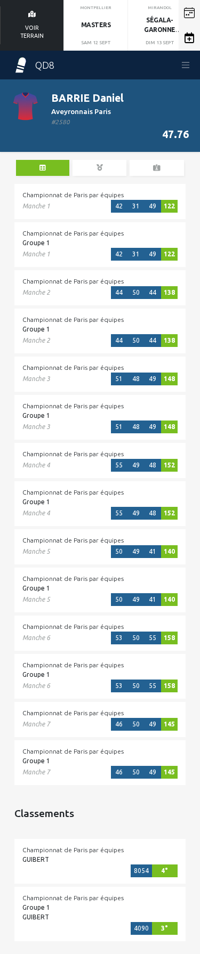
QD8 (44, 65)
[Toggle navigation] (185, 65)
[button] (189, 13)
